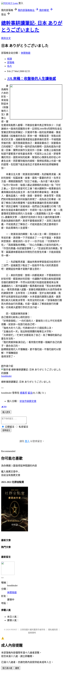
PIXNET (14, 629)
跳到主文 (6, 38)
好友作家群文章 (28, 401)
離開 (17, 668)
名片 (9, 66)
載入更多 (6, 412)
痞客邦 (23, 393)
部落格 (10, 62)
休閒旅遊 (25, 53)
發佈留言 (6, 430)
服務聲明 (32, 633)
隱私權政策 (53, 629)
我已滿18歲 (7, 668)
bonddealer (6, 376)
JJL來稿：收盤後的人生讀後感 (31, 79)
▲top (4, 406)
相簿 (9, 59)
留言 (30, 393)
